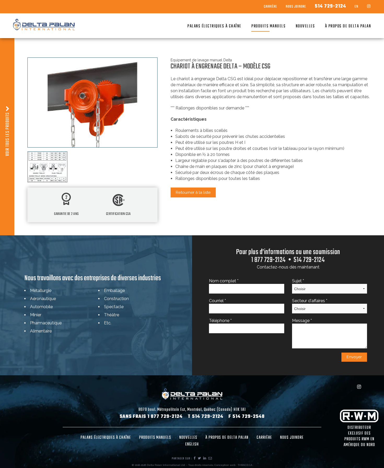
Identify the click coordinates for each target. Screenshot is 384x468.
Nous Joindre (296, 6)
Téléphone (220, 320)
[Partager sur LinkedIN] (204, 458)
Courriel (217, 300)
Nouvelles (305, 26)
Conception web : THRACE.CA (233, 465)
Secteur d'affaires (309, 300)
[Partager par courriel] (210, 458)
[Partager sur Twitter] (199, 458)
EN (356, 6)
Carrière (270, 6)
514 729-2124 (330, 6)
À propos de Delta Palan (348, 26)
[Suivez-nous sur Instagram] (369, 6)
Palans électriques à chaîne (214, 26)
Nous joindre (292, 437)
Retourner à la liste (193, 192)
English (192, 444)
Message (302, 320)
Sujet (298, 280)
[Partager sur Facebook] (195, 458)
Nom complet (223, 280)
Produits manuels (268, 26)
